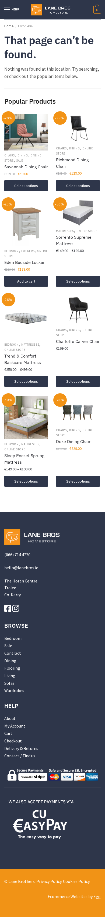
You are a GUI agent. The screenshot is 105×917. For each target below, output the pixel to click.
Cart (8, 733)
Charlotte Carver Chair (78, 341)
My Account (14, 726)
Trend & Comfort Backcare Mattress (22, 359)
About (10, 718)
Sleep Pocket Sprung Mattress (24, 459)
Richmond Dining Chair (72, 163)
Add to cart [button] (26, 281)
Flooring (12, 668)
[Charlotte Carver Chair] (78, 310)
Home (9, 26)
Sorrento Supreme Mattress (74, 240)
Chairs (9, 155)
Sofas (9, 683)
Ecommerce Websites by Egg (74, 896)
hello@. (21, 567)
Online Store (86, 231)
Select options (26, 185)
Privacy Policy (48, 881)
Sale (19, 160)
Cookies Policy (76, 881)
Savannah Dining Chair (26, 166)
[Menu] (7, 10)
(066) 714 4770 (17, 554)
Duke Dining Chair (73, 441)
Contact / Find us (19, 755)
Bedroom (11, 251)
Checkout (13, 741)
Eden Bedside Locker (24, 262)
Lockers (27, 251)
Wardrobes (14, 690)
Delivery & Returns (21, 748)
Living (9, 675)
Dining (23, 155)
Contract (12, 653)
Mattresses (65, 231)
